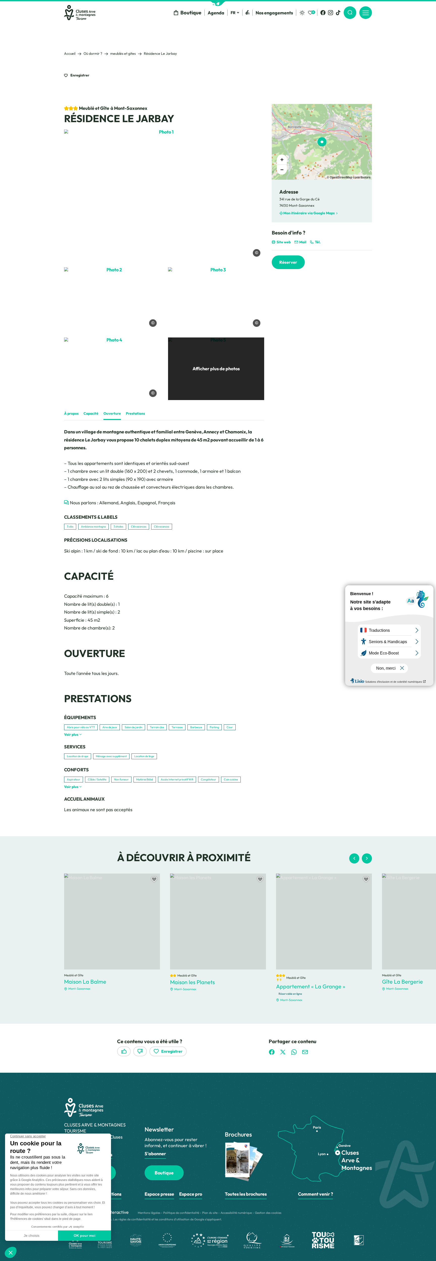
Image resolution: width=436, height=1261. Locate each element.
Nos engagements (274, 13)
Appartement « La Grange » (310, 986)
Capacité (91, 413)
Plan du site (209, 1213)
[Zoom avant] (282, 159)
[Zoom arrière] (282, 170)
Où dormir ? (93, 53)
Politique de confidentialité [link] (181, 1213)
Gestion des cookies (268, 1213)
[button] (218, 3)
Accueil (69, 53)
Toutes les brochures (246, 1194)
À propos (71, 413)
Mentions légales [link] (149, 1213)
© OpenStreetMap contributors (349, 177)
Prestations (135, 413)
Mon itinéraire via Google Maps (309, 213)
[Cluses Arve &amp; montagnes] (79, 12)
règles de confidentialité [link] (134, 1219)
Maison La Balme (85, 981)
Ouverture (112, 413)
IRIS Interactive (113, 1212)
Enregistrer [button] (79, 75)
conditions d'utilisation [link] (174, 1219)
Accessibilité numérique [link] (236, 1213)
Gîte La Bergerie (402, 981)
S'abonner (155, 1154)
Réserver (288, 262)
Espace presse (159, 1194)
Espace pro (190, 1194)
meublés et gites (123, 53)
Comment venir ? (315, 1194)
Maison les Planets (192, 982)
